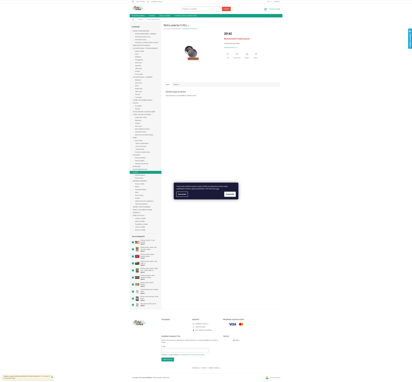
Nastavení (182, 194)
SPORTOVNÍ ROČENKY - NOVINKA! (145, 34)
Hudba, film (138, 89)
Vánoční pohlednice (141, 204)
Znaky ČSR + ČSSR (141, 117)
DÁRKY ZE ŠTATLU (138, 215)
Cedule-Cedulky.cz (214, 368)
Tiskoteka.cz (196, 368)
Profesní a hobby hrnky (142, 152)
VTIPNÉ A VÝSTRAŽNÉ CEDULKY (142, 100)
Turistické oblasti (140, 190)
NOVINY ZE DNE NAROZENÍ (141, 31)
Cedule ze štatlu (140, 218)
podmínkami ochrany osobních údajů (192, 355)
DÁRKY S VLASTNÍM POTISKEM (142, 210)
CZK (268, 2)
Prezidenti (138, 106)
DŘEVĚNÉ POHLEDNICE (140, 181)
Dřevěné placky (140, 175)
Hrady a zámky (139, 184)
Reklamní (138, 57)
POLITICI (135, 103)
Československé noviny (142, 37)
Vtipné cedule (139, 51)
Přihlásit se (167, 359)
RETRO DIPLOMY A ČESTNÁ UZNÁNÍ (144, 112)
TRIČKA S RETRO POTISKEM (142, 115)
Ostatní (137, 71)
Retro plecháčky (140, 158)
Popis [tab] (167, 84)
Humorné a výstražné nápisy (144, 135)
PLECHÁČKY (136, 155)
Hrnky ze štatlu (140, 221)
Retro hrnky (139, 141)
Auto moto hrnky (141, 146)
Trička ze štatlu (140, 227)
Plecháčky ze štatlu (141, 224)
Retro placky (139, 178)
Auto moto (138, 63)
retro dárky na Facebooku (203, 330)
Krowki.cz (204, 368)
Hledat (226, 9)
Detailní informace (230, 47)
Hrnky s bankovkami (142, 143)
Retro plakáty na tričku (142, 129)
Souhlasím (230, 194)
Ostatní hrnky (140, 149)
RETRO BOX (136, 166)
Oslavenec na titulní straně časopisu (146, 42)
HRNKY (135, 138)
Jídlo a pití (138, 68)
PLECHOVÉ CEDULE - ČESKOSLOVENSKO (145, 48)
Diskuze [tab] (176, 84)
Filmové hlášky (140, 161)
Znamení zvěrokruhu (141, 164)
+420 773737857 (200, 327)
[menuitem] (138, 15)
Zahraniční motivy (140, 132)
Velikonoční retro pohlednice (144, 201)
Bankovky (138, 120)
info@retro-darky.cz (201, 324)
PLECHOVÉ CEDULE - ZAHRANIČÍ (142, 77)
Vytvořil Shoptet (275, 378)
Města (137, 187)
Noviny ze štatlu (140, 230)
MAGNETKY (136, 213)
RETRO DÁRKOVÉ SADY (140, 169)
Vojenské (138, 66)
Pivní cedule (139, 74)
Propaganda (139, 60)
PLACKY (135, 172)
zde (217, 189)
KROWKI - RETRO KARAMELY (142, 207)
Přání (136, 192)
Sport (137, 54)
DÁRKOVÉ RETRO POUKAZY (141, 45)
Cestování (138, 97)
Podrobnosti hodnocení (189, 29)
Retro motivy (139, 195)
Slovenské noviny (140, 40)
